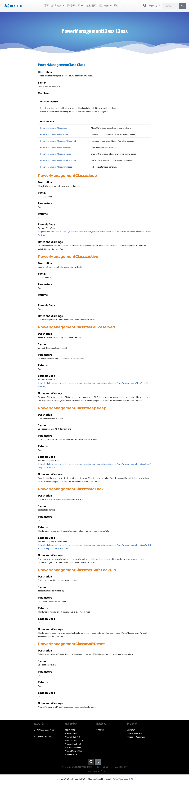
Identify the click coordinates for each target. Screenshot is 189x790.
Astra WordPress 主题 (123, 778)
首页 (46, 6)
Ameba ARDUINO (72, 736)
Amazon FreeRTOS (73, 743)
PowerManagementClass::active (54, 134)
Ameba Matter (71, 754)
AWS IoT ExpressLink (74, 740)
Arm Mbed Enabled (73, 747)
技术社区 (90, 6)
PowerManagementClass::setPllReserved (58, 140)
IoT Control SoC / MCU (43, 736)
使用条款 (123, 767)
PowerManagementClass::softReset (56, 166)
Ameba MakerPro (134, 733)
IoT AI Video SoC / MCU (44, 729)
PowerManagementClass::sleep (53, 127)
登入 (116, 6)
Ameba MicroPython (73, 750)
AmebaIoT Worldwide (136, 736)
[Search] (182, 6)
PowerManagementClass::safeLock (55, 153)
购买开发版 (70, 729)
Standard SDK (71, 733)
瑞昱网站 (131, 729)
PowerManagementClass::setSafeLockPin (58, 160)
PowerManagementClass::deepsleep (55, 147)
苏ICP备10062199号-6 (94, 771)
